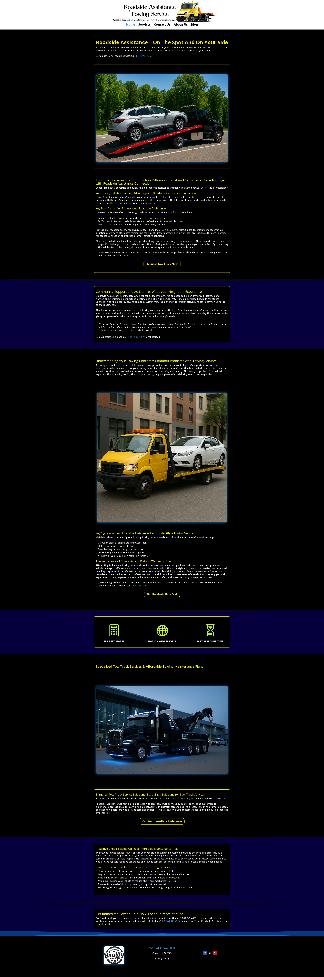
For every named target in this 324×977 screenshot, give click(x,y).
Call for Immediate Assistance (162, 821)
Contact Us (162, 25)
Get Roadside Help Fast (162, 594)
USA (165, 947)
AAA (151, 947)
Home (130, 25)
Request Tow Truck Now (162, 264)
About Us (181, 25)
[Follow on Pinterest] (215, 953)
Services (144, 25)
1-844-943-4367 (144, 55)
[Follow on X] (210, 953)
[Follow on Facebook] (205, 953)
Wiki (158, 947)
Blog (194, 25)
